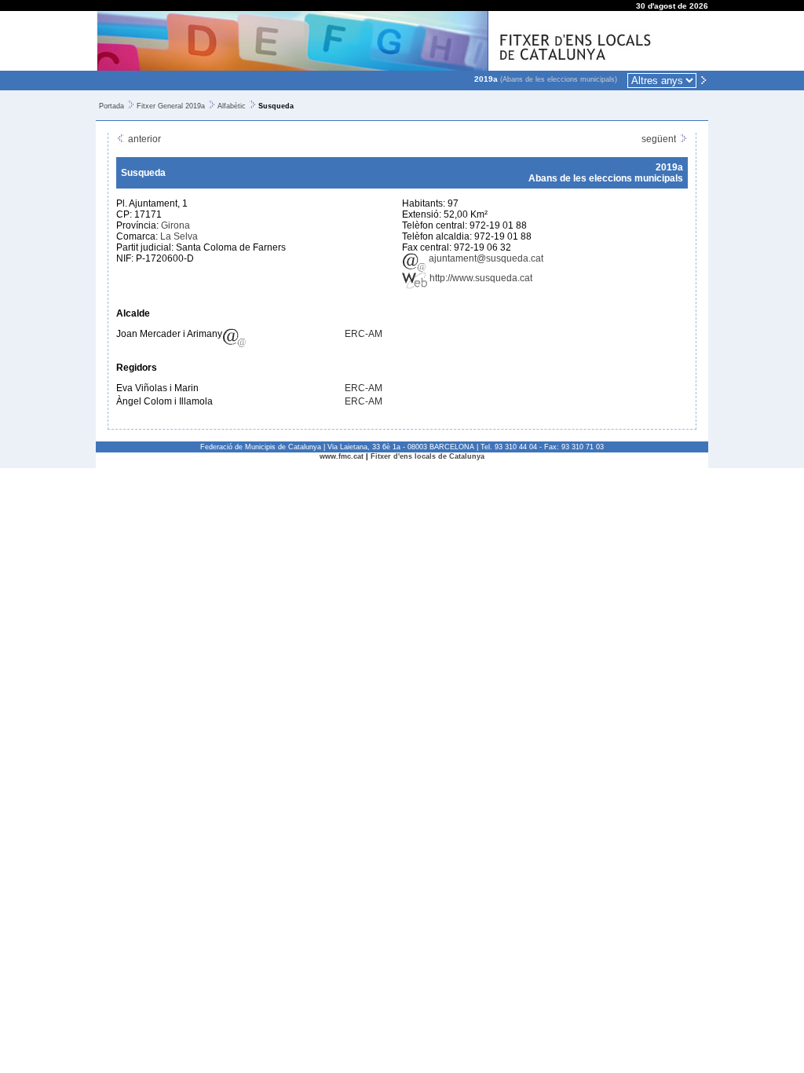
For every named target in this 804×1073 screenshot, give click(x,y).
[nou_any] (703, 79)
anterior (143, 139)
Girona (175, 225)
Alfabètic (231, 106)
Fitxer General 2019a (171, 106)
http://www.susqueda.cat (479, 278)
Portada (111, 106)
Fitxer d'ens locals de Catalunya (427, 456)
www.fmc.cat (342, 456)
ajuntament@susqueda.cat (484, 258)
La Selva (179, 236)
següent (659, 139)
